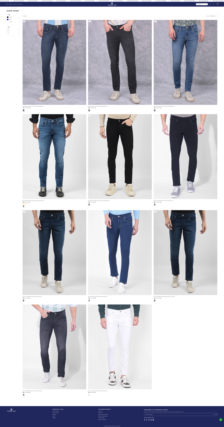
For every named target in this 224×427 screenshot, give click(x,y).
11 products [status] (25, 16)
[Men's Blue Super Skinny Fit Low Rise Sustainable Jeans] (54, 62)
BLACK (89, 205)
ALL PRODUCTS (55, 411)
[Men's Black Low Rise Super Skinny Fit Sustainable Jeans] (120, 156)
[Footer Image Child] (11, 409)
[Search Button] (197, 4)
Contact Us (20, 4)
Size (9, 26)
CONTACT (100, 412)
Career (54, 414)
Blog (53, 416)
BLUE (155, 301)
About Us (15, 4)
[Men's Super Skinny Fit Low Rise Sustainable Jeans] (120, 62)
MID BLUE (155, 110)
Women (10, 4)
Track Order (101, 417)
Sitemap (54, 417)
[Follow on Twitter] (146, 420)
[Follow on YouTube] (153, 420)
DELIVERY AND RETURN (103, 414)
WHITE (89, 395)
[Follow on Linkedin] (151, 420)
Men (7, 4)
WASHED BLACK (89, 110)
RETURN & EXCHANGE (102, 416)
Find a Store (55, 412)
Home (8, 8)
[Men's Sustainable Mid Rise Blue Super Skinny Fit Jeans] (185, 252)
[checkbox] (13, 17)
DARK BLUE (24, 110)
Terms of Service (102, 419)
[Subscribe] (215, 414)
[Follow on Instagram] (149, 420)
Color (9, 14)
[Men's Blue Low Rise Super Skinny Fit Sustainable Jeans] (54, 156)
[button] (25, 203)
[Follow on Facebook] (144, 420)
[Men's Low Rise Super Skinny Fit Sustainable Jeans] (185, 156)
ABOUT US (100, 411)
